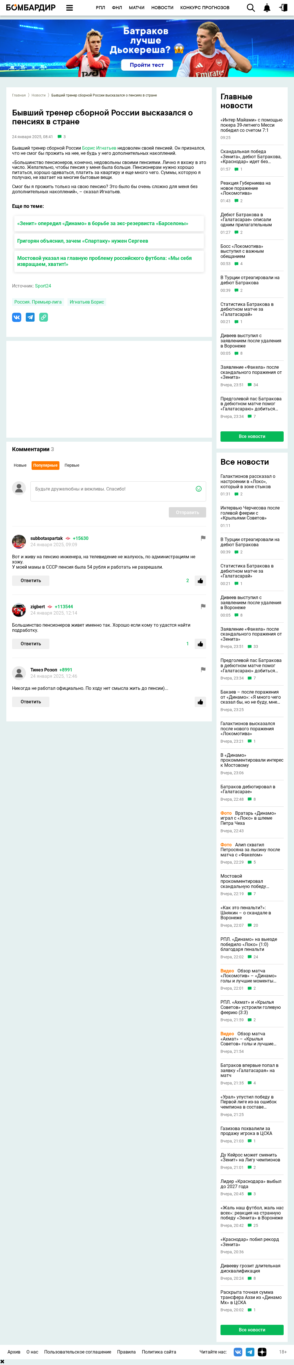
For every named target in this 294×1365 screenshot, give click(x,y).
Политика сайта (159, 1352)
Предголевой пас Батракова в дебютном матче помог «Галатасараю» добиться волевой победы (251, 404)
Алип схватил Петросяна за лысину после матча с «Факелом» (250, 850)
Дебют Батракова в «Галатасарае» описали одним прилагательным (246, 219)
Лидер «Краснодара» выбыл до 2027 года (250, 1184)
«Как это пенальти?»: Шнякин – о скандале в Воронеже (245, 912)
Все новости (252, 436)
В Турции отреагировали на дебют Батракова (250, 280)
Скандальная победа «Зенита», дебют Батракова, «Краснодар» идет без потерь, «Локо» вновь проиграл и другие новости (250, 156)
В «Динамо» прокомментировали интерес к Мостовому (251, 760)
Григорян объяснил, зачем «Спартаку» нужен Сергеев (82, 241)
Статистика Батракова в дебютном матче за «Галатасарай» (247, 309)
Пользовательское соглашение (77, 1352)
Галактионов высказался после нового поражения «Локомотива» (247, 728)
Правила (126, 1352)
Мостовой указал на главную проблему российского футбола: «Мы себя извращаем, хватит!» (104, 261)
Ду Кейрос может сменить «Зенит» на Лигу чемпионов (250, 1157)
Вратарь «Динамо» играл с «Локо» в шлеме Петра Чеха (248, 818)
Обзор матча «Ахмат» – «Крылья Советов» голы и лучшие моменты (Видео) (246, 1039)
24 (256, 957)
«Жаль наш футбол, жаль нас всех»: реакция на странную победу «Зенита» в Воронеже (252, 1213)
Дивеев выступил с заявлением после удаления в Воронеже (250, 340)
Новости (39, 95)
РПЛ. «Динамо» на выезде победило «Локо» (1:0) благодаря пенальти (248, 944)
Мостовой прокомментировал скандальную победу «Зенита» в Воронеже (243, 881)
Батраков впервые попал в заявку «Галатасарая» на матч (249, 1070)
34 (256, 385)
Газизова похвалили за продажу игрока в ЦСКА (246, 1131)
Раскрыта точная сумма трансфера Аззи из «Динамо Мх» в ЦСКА (251, 1297)
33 (256, 646)
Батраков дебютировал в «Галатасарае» (247, 789)
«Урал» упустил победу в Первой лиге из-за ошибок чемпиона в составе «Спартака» (248, 1102)
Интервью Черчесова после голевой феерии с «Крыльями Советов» (250, 513)
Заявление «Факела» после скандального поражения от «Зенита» (251, 372)
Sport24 (43, 286)
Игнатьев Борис (87, 302)
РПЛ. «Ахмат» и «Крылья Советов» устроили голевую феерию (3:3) (250, 1007)
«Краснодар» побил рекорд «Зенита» (249, 1242)
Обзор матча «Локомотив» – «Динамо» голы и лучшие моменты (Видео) (248, 976)
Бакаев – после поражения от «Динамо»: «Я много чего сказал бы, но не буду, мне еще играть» (250, 697)
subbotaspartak (46, 538)
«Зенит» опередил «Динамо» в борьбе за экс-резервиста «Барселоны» (102, 223)
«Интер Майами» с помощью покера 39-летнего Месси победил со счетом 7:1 (251, 125)
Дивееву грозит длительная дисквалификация (250, 1268)
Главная (19, 95)
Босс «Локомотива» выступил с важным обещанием (242, 251)
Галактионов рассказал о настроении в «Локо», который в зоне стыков (247, 481)
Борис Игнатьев (99, 148)
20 (256, 925)
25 (256, 1225)
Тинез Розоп (43, 670)
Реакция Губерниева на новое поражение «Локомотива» (245, 188)
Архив (13, 1352)
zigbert (37, 606)
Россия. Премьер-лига (38, 302)
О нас (32, 1352)
